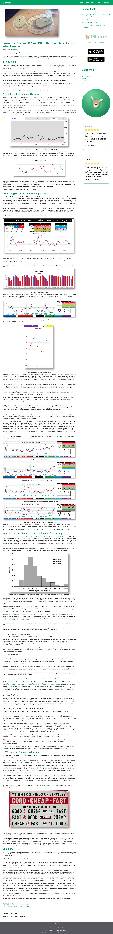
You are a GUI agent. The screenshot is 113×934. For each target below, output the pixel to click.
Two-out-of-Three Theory (48, 785)
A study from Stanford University (58, 699)
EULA (48, 932)
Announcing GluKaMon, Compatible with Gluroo (94, 11)
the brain (27, 666)
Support (98, 2)
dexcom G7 (12, 903)
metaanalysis (8, 614)
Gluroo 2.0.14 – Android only (89, 22)
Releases (84, 80)
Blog (92, 2)
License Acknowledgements (67, 932)
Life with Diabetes (8, 902)
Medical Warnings (55, 932)
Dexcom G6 (6, 903)
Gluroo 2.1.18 (85, 19)
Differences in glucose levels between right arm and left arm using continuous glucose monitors (35, 684)
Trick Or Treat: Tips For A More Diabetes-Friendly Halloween (17, 906)
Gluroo (7, 2)
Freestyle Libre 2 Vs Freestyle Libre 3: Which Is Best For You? (17, 904)
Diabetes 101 (85, 72)
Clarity (40, 112)
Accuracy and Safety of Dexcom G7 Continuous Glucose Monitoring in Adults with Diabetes (43, 537)
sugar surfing (10, 401)
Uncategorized (85, 83)
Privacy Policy (42, 932)
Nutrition (84, 78)
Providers (106, 2)
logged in (12, 916)
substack (25, 56)
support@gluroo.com (56, 923)
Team (87, 2)
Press (81, 2)
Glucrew (84, 74)
